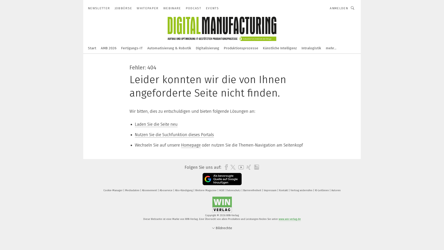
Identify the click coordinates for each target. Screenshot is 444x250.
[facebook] (225, 167)
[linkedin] (255, 167)
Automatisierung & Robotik (169, 48)
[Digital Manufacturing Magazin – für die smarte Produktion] (92, 48)
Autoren (336, 190)
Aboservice (166, 190)
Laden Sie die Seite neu (156, 124)
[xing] (247, 167)
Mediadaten (132, 190)
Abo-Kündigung (184, 190)
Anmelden (339, 8)
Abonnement (150, 190)
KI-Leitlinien (322, 190)
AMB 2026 (109, 48)
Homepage (191, 145)
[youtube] (240, 167)
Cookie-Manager (113, 190)
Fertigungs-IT (132, 48)
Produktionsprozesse (241, 48)
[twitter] (232, 167)
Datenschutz (233, 190)
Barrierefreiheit (252, 190)
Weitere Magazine (206, 190)
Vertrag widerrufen (301, 190)
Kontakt (284, 190)
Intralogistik (311, 48)
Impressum (270, 190)
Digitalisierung (207, 48)
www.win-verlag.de (290, 219)
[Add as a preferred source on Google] (222, 179)
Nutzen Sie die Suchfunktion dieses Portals (174, 134)
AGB (222, 190)
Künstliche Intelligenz (280, 48)
